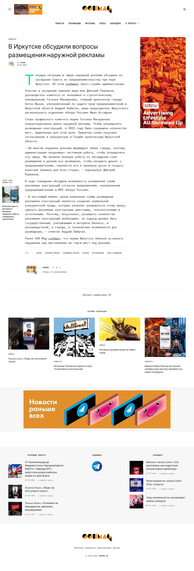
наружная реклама (52, 253)
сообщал (54, 238)
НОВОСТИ (12, 39)
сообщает (72, 84)
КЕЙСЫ (11, 354)
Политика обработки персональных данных (97, 547)
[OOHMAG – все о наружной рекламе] (97, 9)
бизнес (39, 253)
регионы (85, 253)
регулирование (98, 253)
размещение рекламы (71, 253)
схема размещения (114, 253)
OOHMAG (23, 63)
